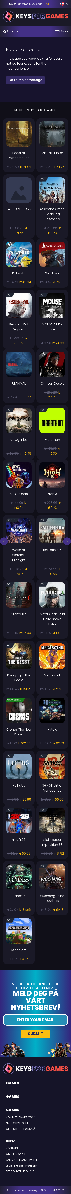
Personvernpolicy (20, 1171)
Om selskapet (15, 1154)
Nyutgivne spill (17, 1123)
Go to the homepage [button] (25, 80)
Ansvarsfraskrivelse (22, 1160)
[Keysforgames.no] (35, 16)
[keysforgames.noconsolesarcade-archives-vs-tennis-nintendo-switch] (62, 4)
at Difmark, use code (28, 3)
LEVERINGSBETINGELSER (21, 1165)
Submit (35, 1033)
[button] (4, 541)
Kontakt (12, 1148)
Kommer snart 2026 (20, 1117)
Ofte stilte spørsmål (21, 1129)
